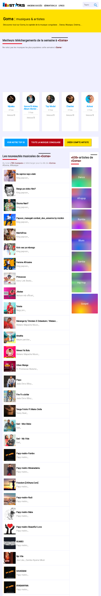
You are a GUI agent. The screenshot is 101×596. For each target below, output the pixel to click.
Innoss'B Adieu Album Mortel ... (31, 107)
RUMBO (20, 541)
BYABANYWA (22, 585)
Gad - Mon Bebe (23, 424)
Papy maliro (21, 457)
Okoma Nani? (22, 203)
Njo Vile (19, 556)
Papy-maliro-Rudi (24, 497)
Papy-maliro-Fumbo (25, 453)
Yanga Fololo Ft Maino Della (29, 409)
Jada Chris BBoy (23, 383)
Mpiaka (11, 106)
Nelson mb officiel (24, 295)
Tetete (19, 306)
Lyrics (61, 6)
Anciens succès (34, 6)
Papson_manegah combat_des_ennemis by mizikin (40, 218)
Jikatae (19, 291)
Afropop (81, 198)
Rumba (81, 219)
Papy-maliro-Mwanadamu (28, 468)
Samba (81, 261)
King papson (22, 178)
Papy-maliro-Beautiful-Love (29, 527)
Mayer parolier (23, 339)
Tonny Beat (21, 413)
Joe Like (20, 560)
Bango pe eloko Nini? (26, 189)
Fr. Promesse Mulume (26, 369)
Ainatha (19, 336)
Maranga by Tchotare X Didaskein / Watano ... (36, 321)
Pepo (18, 380)
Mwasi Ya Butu (23, 350)
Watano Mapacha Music (27, 325)
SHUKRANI (21, 571)
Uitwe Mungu (22, 365)
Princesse (21, 277)
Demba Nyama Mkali (35, 560)
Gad (18, 427)
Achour (90, 106)
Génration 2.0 (50, 6)
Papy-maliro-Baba (24, 512)
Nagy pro (20, 310)
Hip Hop (81, 282)
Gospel (84, 303)
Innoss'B (11, 115)
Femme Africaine (24, 262)
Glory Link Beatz (23, 280)
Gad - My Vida (22, 438)
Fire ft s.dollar (22, 394)
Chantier (70, 106)
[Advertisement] (50, 68)
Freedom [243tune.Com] (27, 483)
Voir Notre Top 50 (16, 142)
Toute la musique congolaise (45, 142)
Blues (81, 240)
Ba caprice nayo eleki (26, 174)
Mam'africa (21, 233)
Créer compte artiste (78, 142)
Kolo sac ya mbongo (25, 247)
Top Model (50, 106)
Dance (81, 177)
